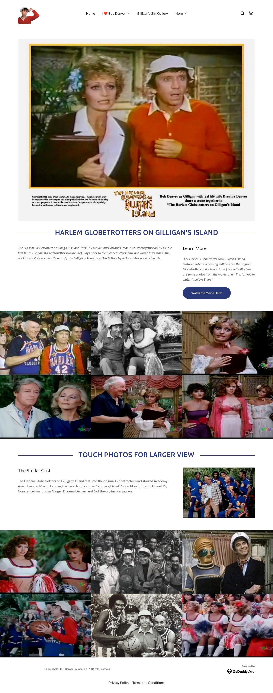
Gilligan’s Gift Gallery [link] (152, 13)
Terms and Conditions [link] (148, 682)
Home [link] (90, 13)
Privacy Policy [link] (119, 682)
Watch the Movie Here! (206, 293)
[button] (116, 13)
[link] (28, 13)
